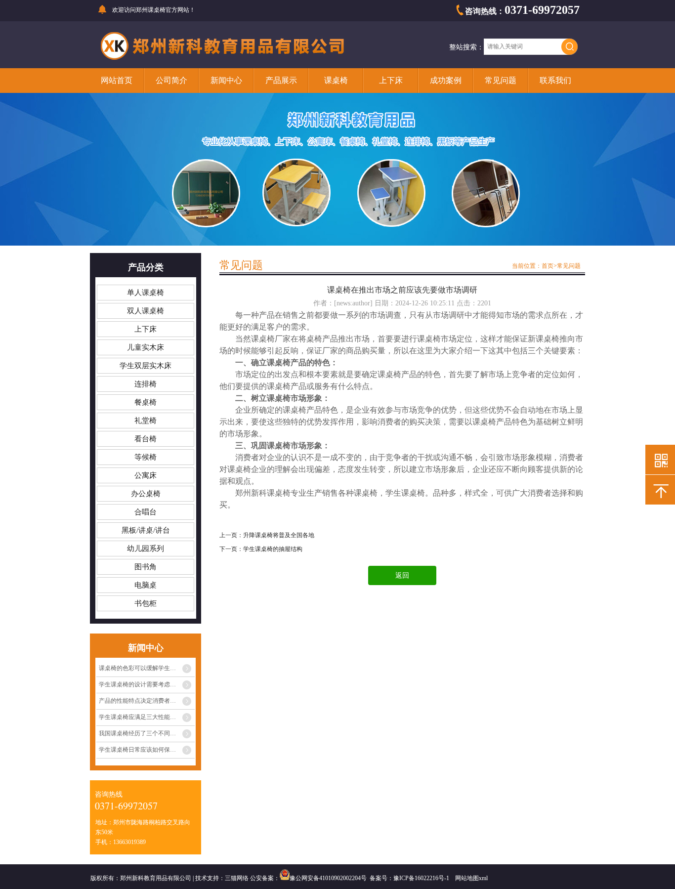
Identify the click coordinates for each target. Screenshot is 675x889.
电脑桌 (145, 585)
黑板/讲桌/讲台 (146, 530)
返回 (402, 575)
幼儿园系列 (145, 548)
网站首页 (116, 80)
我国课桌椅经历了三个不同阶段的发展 (147, 733)
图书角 (145, 567)
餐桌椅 (145, 402)
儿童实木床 (145, 347)
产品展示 (281, 80)
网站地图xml (471, 878)
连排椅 (145, 384)
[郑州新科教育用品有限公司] (222, 58)
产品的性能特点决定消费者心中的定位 (147, 700)
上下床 (391, 80)
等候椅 (145, 457)
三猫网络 (237, 878)
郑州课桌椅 (151, 9)
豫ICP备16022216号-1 (421, 878)
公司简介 (171, 80)
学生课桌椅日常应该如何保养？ (140, 749)
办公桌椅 (146, 494)
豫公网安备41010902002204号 (328, 878)
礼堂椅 (145, 420)
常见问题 (500, 80)
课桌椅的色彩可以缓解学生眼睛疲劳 (146, 668)
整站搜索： (466, 47)
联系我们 (555, 80)
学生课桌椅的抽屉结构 (272, 549)
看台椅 (145, 439)
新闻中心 (226, 80)
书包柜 (145, 603)
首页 (547, 265)
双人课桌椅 (145, 311)
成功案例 (446, 80)
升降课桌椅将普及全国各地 (278, 535)
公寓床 (145, 475)
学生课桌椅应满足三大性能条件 (140, 717)
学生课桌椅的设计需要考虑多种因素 (146, 684)
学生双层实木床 (145, 366)
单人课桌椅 (145, 292)
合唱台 (145, 512)
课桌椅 (336, 80)
